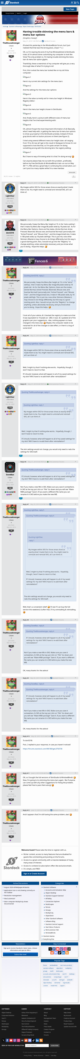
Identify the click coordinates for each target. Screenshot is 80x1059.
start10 (64, 974)
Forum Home (10, 13)
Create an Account (69, 1018)
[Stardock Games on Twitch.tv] (61, 949)
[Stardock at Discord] (56, 953)
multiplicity (68, 968)
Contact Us (47, 1032)
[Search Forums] (78, 3)
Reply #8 (26, 620)
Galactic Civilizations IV (29, 1018)
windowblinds (54, 965)
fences (45, 965)
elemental (57, 983)
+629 (10, 488)
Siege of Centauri (27, 1032)
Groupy (4, 1029)
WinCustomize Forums (56, 183)
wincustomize (47, 977)
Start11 (4, 1018)
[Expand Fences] (44, 907)
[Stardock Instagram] (65, 949)
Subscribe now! (20, 954)
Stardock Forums (49, 41)
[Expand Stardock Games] (42, 936)
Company (47, 1009)
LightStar (10, 196)
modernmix (54, 986)
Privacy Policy (28, 1055)
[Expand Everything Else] (42, 939)
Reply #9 (26, 678)
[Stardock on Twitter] (50, 949)
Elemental (25, 1015)
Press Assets (47, 1026)
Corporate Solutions (8, 1015)
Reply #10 (26, 736)
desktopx (71, 974)
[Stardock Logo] (11, 2)
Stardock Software (14, 26)
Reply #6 (23, 462)
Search (19, 13)
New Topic (70, 9)
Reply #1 (23, 183)
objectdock (59, 968)
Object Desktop (27, 26)
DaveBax (10, 474)
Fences (4, 1021)
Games (24, 1009)
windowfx (69, 980)
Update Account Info (70, 1026)
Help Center (67, 1013)
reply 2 (41, 276)
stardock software (48, 968)
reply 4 (46, 392)
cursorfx (54, 980)
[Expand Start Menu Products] (44, 927)
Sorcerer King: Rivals (28, 1035)
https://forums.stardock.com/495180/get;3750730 (42, 749)
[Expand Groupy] (44, 910)
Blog (45, 1015)
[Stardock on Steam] (69, 949)
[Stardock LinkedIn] (63, 953)
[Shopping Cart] (75, 3)
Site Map (53, 1055)
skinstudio (72, 172)
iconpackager (58, 977)
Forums (46, 1035)
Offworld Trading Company (30, 1029)
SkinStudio (37, 26)
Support (67, 1009)
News (45, 1024)
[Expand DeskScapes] (44, 904)
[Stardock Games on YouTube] (58, 949)
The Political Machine (28, 1026)
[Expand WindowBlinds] (44, 932)
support (62, 986)
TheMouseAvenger (11, 43)
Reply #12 (26, 810)
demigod (61, 980)
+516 (10, 243)
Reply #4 (26, 336)
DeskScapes (5, 1024)
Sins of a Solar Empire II (29, 1021)
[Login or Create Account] (72, 3)
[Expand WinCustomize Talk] (44, 930)
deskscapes (59, 971)
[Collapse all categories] (76, 887)
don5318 (10, 233)
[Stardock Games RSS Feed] (67, 953)
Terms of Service (38, 1055)
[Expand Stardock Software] (42, 887)
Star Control (25, 1024)
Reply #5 (23, 384)
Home (5, 26)
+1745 (10, 206)
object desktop (47, 983)
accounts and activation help (51, 974)
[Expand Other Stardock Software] (44, 918)
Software (5, 1009)
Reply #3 (26, 268)
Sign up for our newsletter (13, 1045)
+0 (11, 56)
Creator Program (49, 1029)
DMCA (47, 1055)
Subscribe (54, 1046)
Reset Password (69, 1024)
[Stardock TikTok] (59, 953)
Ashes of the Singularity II (29, 1013)
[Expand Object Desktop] (44, 893)
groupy (45, 971)
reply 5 (41, 510)
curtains (45, 986)
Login (25, 13)
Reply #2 (23, 220)
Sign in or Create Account (34, 873)
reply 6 (41, 625)
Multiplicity (5, 1026)
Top (75, 183)
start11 (66, 977)
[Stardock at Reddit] (52, 953)
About (46, 1013)
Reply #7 (26, 504)
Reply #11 (26, 773)
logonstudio (66, 983)
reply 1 (41, 343)
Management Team (50, 1018)
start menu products (66, 965)
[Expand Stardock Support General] (44, 895)
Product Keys (68, 1021)
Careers (46, 1021)
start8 (51, 971)
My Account (67, 1015)
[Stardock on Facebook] (54, 949)
